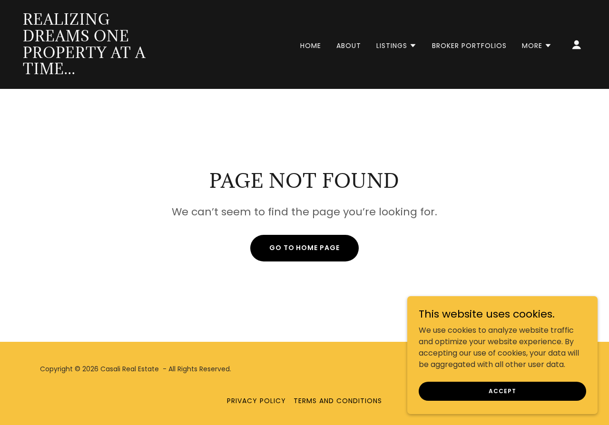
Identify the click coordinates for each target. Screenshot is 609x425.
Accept (502, 390)
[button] (396, 45)
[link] (102, 71)
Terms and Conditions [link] (338, 401)
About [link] (348, 45)
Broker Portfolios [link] (469, 45)
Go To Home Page (304, 247)
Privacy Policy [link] (256, 401)
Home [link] (310, 45)
